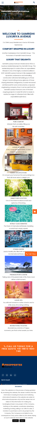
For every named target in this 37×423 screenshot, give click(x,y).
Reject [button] (22, 420)
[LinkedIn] (10, 375)
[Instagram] (6, 375)
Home (4, 14)
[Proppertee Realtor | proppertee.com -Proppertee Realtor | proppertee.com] (18, 3)
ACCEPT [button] (15, 420)
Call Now (32, 254)
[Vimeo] (15, 375)
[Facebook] (2, 375)
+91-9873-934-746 (25, 350)
